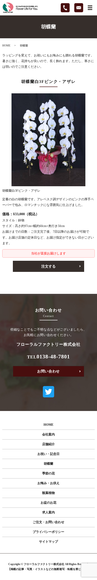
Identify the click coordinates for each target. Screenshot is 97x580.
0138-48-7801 (53, 357)
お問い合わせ (48, 371)
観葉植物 (48, 493)
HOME (6, 45)
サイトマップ (48, 541)
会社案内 (48, 434)
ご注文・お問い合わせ (48, 522)
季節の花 (48, 473)
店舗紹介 (48, 444)
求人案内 (48, 512)
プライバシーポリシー (48, 532)
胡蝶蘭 (48, 463)
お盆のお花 (48, 502)
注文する (48, 266)
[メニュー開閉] (90, 7)
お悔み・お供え (48, 483)
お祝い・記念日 (48, 454)
